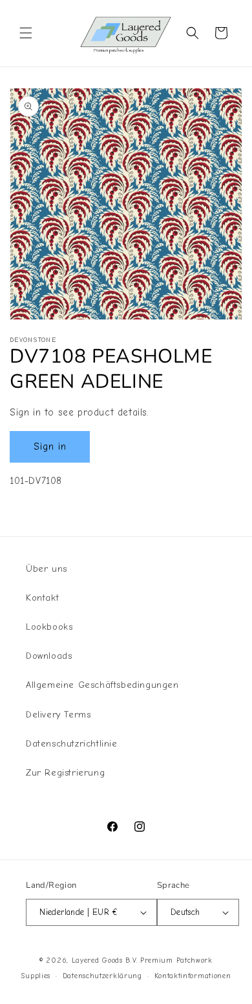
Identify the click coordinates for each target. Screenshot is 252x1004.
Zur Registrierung (65, 772)
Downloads (49, 655)
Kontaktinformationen (192, 976)
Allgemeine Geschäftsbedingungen (102, 684)
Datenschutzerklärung (102, 976)
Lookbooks (49, 626)
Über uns (46, 568)
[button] (26, 33)
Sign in (50, 446)
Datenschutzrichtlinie (72, 743)
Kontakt (42, 597)
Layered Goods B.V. (105, 960)
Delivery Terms (58, 714)
